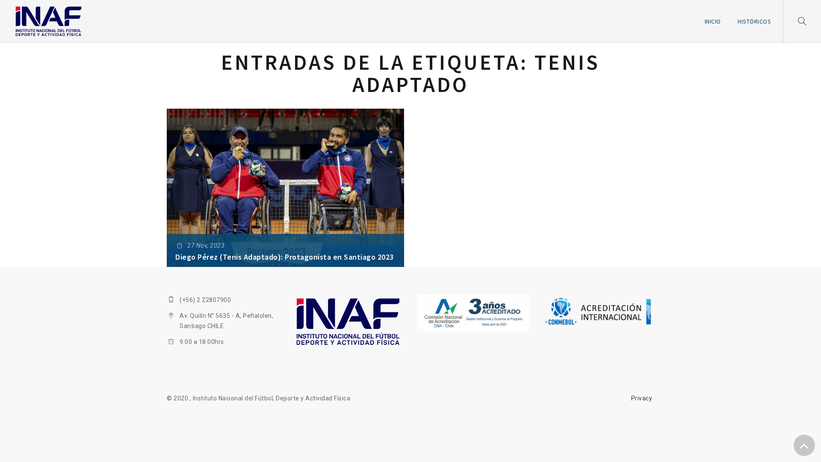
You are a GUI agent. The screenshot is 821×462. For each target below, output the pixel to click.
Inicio (713, 21)
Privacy (642, 398)
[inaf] (48, 21)
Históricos (754, 21)
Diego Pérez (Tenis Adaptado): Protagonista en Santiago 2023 (284, 257)
